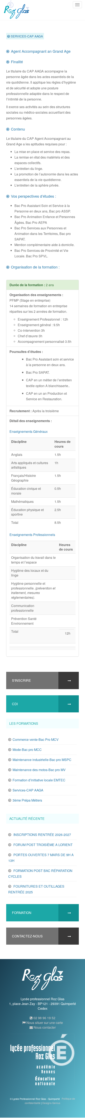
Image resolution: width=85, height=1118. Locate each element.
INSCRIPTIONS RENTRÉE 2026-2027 (42, 834)
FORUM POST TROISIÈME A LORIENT (43, 844)
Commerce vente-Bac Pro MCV (36, 739)
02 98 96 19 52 (44, 1017)
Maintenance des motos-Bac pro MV (39, 769)
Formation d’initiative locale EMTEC (39, 780)
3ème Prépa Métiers (27, 800)
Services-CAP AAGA (28, 790)
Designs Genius (51, 1103)
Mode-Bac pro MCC (27, 749)
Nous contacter (44, 1027)
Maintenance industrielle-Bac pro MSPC (42, 759)
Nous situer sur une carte (44, 1022)
